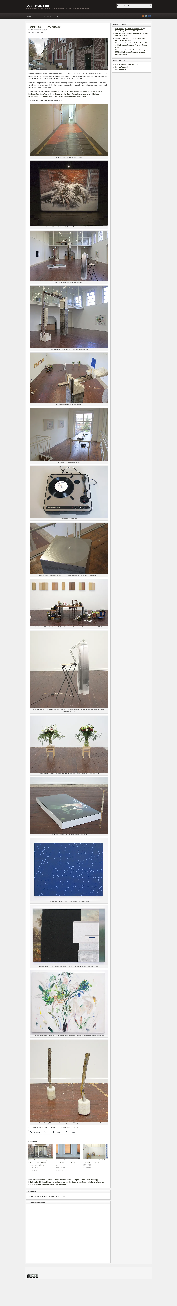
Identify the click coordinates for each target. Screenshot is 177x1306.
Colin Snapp (57, 96)
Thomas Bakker (57, 92)
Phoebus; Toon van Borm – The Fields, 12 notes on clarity (67, 1162)
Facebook (149, 16)
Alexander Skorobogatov (43, 96)
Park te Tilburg (73, 1127)
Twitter (146, 16)
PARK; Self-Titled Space (44, 26)
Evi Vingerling (67, 96)
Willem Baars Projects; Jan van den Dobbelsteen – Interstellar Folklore (39, 1162)
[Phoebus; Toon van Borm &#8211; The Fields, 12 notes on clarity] (68, 1151)
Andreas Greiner (89, 92)
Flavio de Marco (45, 1182)
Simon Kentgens (56, 94)
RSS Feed (143, 16)
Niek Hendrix (36, 30)
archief (29, 16)
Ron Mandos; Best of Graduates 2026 (129, 29)
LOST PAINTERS (38, 5)
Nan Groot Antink (42, 94)
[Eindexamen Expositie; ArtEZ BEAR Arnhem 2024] (95, 1151)
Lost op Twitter (120, 70)
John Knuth (67, 94)
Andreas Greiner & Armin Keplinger (65, 1180)
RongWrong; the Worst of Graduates (128, 31)
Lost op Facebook (121, 67)
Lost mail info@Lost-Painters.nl (126, 64)
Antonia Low (87, 94)
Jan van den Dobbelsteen (73, 92)
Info (56, 16)
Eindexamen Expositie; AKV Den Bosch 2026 (131, 43)
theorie (38, 16)
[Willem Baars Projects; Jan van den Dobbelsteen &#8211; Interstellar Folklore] (40, 1151)
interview (47, 16)
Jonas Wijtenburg (79, 96)
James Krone (77, 94)
